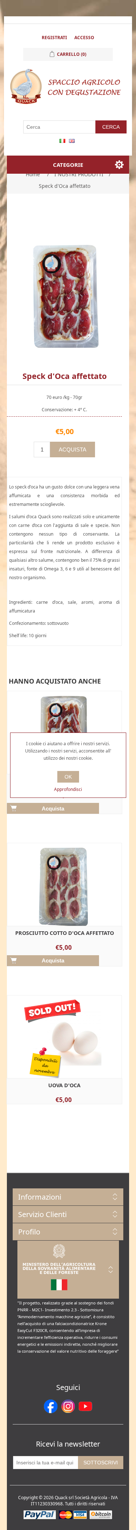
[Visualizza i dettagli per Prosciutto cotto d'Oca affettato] (64, 900)
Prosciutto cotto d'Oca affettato (64, 933)
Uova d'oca (64, 1085)
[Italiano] (62, 141)
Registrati (54, 37)
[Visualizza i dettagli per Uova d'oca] (64, 1052)
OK (68, 777)
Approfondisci (68, 789)
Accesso (84, 37)
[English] (71, 141)
